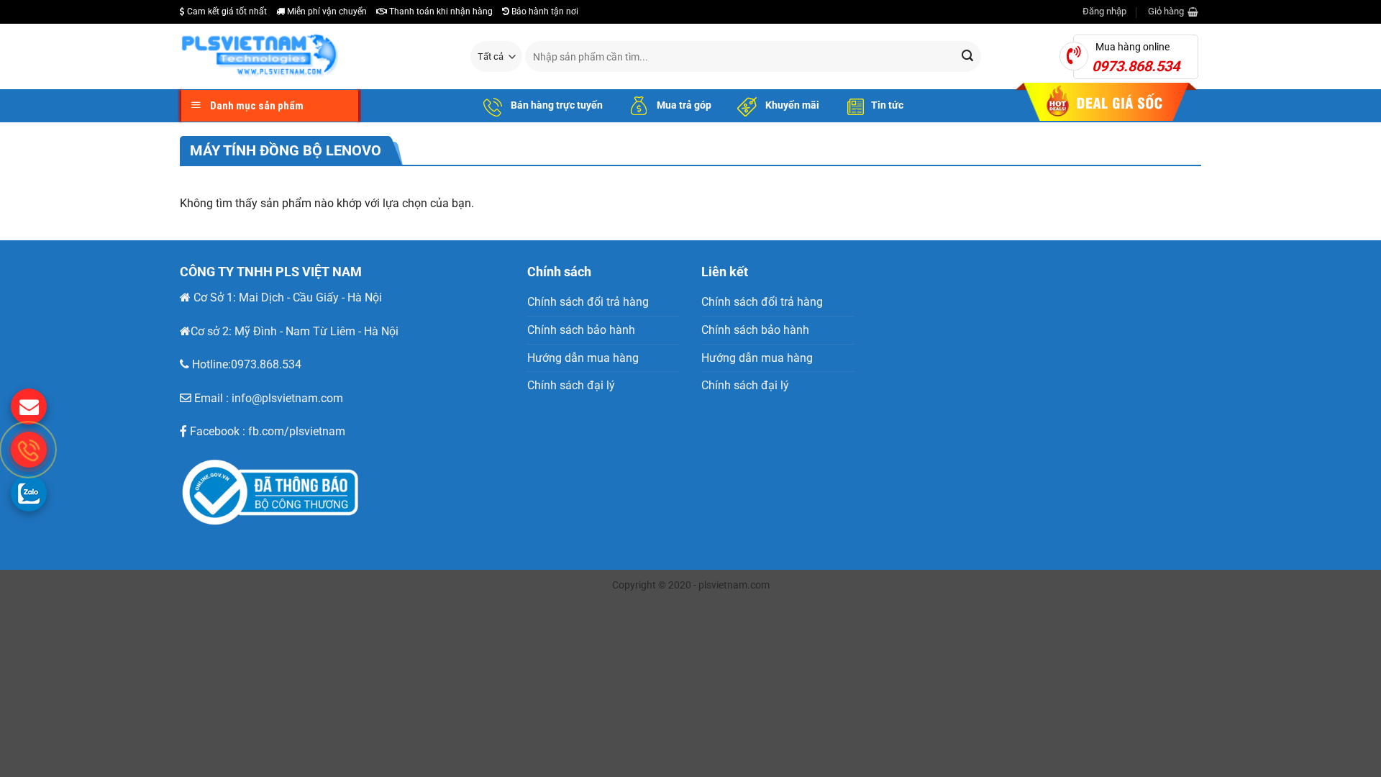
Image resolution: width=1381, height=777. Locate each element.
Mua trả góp (683, 105)
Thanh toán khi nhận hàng (440, 11)
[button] (1104, 11)
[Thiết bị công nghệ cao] (314, 56)
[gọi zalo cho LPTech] (29, 493)
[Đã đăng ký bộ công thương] (288, 492)
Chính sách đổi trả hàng (588, 302)
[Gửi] (967, 57)
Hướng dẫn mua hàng (583, 358)
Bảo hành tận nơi (543, 11)
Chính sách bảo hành (581, 330)
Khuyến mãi (791, 105)
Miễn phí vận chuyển (326, 11)
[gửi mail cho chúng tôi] (29, 406)
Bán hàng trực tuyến (556, 105)
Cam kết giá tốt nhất (226, 11)
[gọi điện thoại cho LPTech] (29, 450)
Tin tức (887, 105)
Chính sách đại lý (571, 385)
